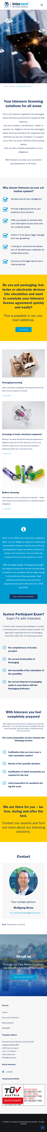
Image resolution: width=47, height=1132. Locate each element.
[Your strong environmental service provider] (16, 5)
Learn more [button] (7, 395)
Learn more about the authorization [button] (23, 596)
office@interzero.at (9, 1058)
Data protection (8, 1023)
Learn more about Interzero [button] (23, 977)
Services (12, 86)
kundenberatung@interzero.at (26, 913)
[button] (42, 5)
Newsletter (6, 1028)
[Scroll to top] (42, 1127)
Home (6, 86)
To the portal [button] (23, 329)
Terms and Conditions (10, 1018)
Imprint (5, 1012)
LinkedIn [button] (9, 1072)
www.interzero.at (8, 1054)
